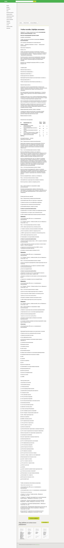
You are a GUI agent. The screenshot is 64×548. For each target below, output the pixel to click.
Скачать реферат (34, 518)
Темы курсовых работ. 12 (26, 79)
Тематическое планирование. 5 (27, 71)
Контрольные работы (10, 12)
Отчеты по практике (10, 19)
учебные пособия (26, 22)
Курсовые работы (9, 14)
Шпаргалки (8, 28)
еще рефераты (45, 522)
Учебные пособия (9, 26)
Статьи (8, 24)
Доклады (8, 7)
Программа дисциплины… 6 (26, 73)
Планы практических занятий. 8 (27, 75)
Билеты (8, 5)
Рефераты (8, 21)
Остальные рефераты (33, 22)
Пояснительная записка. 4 (26, 69)
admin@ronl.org (38, 544)
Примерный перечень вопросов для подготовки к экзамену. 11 (33, 77)
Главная (20, 22)
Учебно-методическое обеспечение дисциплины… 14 (31, 81)
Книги (7, 10)
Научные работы (9, 17)
